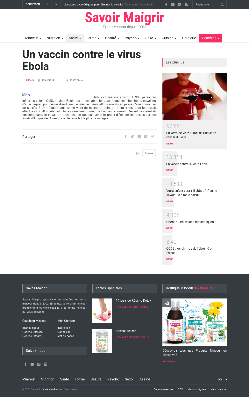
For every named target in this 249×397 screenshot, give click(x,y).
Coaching (209, 38)
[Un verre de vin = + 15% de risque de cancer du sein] (194, 96)
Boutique (189, 38)
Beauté (110, 38)
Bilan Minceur (30, 327)
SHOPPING (168, 361)
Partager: (29, 137)
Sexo (149, 38)
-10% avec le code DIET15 (132, 307)
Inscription (63, 327)
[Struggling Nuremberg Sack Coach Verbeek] (194, 322)
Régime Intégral (32, 335)
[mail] (180, 4)
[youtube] (173, 4)
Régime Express (32, 331)
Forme (91, 38)
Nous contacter (219, 389)
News (30, 80)
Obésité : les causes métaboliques (190, 222)
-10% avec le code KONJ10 (132, 337)
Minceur (31, 38)
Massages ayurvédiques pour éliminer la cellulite (93, 4)
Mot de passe (65, 335)
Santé (73, 38)
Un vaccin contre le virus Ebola (187, 164)
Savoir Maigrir (124, 17)
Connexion (64, 331)
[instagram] (186, 4)
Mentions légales (197, 389)
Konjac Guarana (126, 331)
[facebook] (166, 4)
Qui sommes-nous (163, 389)
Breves (149, 153)
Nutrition (53, 38)
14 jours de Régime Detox (133, 300)
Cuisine (168, 38)
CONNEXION (33, 4)
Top (219, 379)
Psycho (131, 38)
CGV (180, 389)
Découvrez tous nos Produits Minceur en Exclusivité (194, 353)
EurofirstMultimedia (52, 389)
